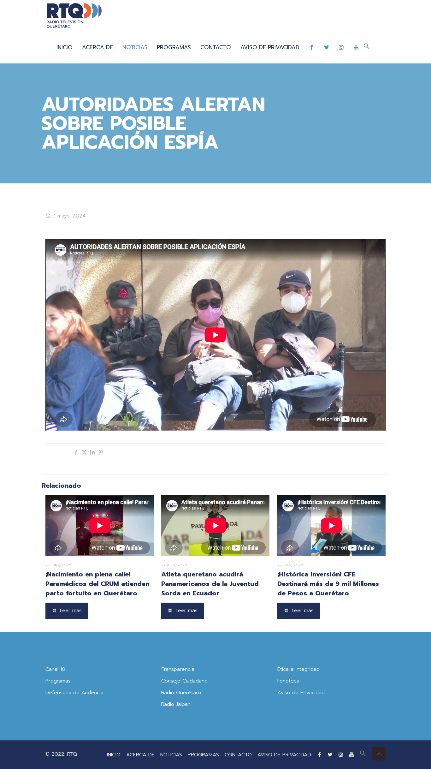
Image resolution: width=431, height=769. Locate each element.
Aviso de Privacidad (301, 692)
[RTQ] (74, 16)
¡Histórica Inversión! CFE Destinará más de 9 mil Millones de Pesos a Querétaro (328, 583)
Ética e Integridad (298, 669)
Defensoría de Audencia (74, 692)
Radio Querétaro (181, 692)
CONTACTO (238, 755)
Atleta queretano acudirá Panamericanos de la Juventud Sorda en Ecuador (210, 583)
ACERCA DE (140, 755)
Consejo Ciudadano (184, 681)
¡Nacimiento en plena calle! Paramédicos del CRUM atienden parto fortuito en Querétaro (97, 583)
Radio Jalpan (176, 704)
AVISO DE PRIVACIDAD (284, 755)
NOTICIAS (171, 755)
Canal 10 (55, 669)
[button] (366, 47)
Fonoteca (288, 681)
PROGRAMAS (203, 755)
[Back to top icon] (379, 753)
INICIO (114, 755)
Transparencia (177, 669)
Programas (58, 681)
